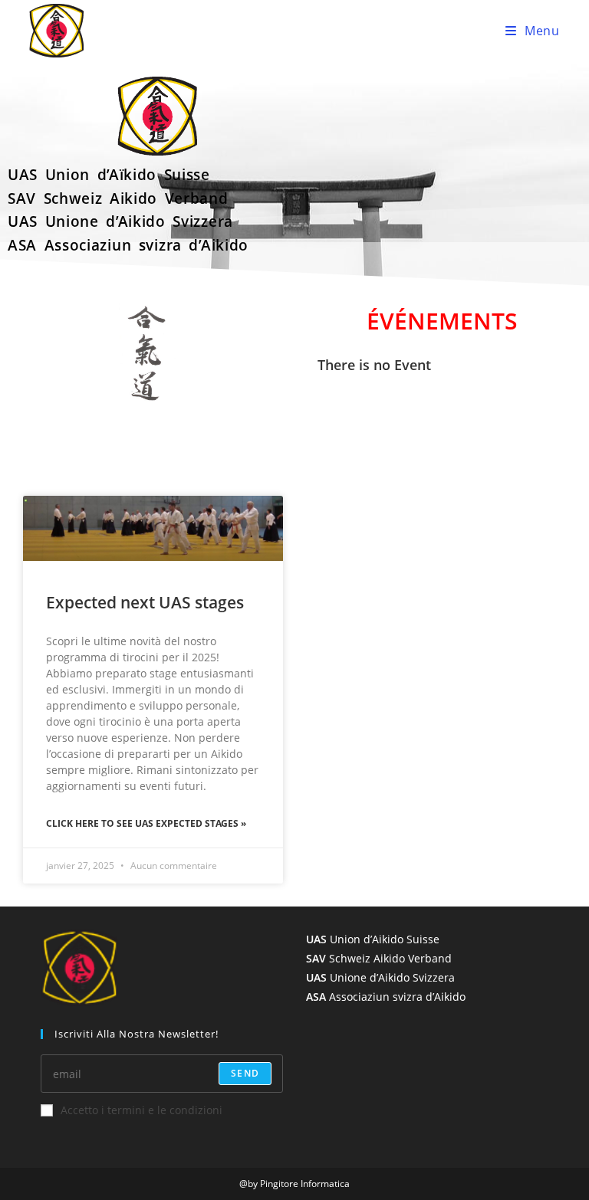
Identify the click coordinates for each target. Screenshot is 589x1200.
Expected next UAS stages (145, 602)
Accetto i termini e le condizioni (141, 1110)
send (245, 1073)
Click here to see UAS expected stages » (146, 823)
